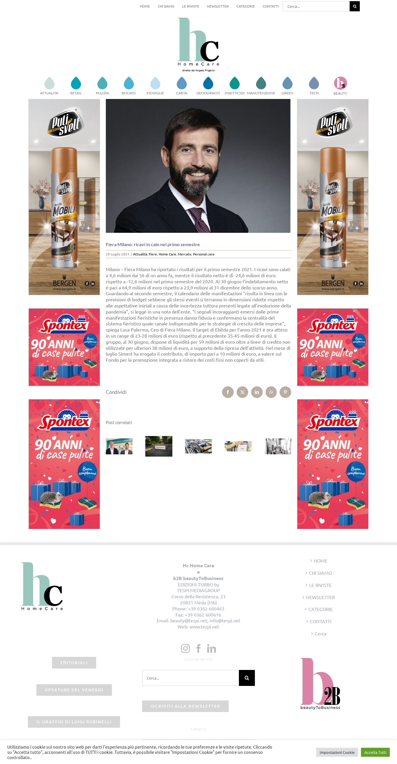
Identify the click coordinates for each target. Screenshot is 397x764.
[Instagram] (185, 648)
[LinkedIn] (211, 648)
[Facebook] (198, 648)
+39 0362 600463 (206, 608)
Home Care (167, 254)
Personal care (203, 254)
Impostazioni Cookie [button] (337, 752)
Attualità (140, 254)
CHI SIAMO (320, 573)
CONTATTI (320, 621)
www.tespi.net (204, 626)
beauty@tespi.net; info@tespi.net (205, 620)
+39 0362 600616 (203, 614)
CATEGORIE (320, 609)
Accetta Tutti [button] (375, 752)
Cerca (320, 633)
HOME (320, 560)
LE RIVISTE (320, 585)
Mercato (184, 254)
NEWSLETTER (320, 597)
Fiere (153, 254)
